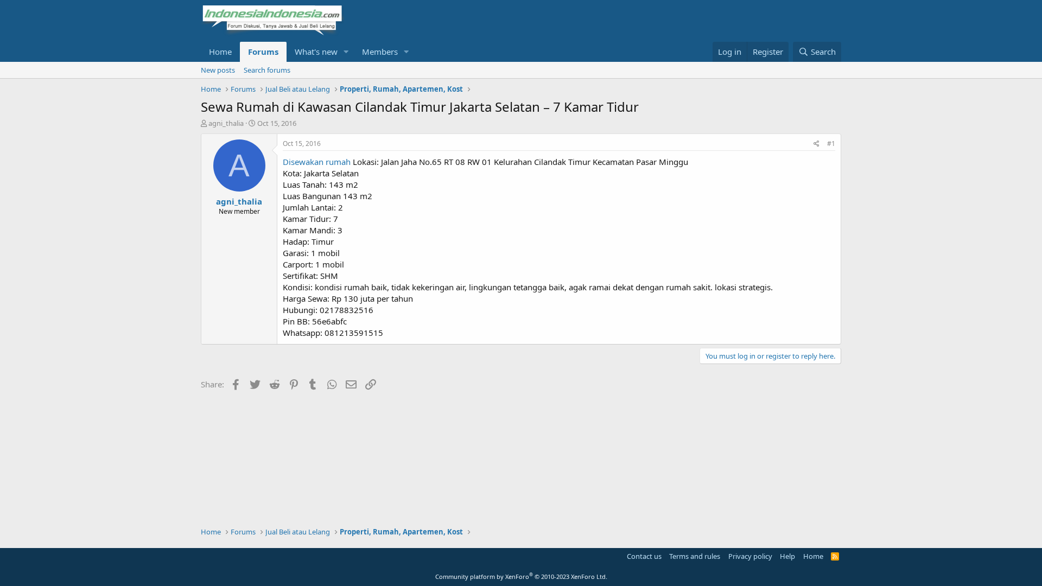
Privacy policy (750, 556)
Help (787, 556)
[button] (346, 52)
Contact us (644, 556)
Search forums (267, 70)
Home (220, 51)
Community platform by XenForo (521, 576)
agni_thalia (226, 123)
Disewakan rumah (317, 161)
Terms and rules (694, 556)
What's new (316, 51)
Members (380, 51)
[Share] (816, 144)
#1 (831, 143)
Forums (263, 51)
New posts (218, 70)
